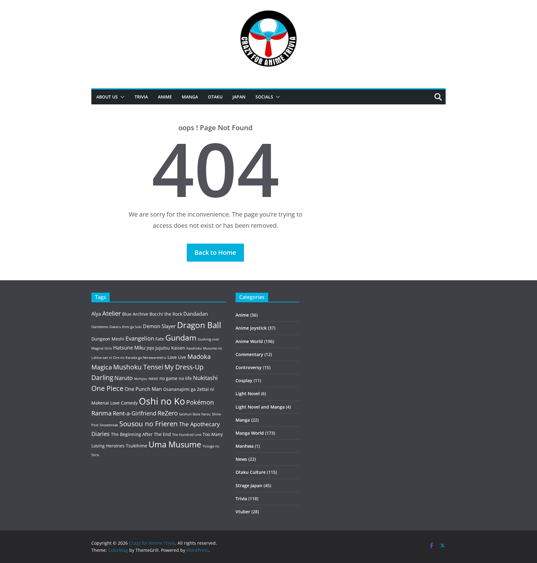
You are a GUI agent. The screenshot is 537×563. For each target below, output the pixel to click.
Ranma (101, 413)
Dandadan (195, 313)
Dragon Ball (199, 325)
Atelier (111, 313)
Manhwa (245, 446)
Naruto (123, 378)
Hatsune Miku (129, 347)
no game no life (175, 378)
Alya (96, 313)
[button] (121, 97)
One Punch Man (143, 389)
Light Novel (248, 393)
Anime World (249, 341)
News (241, 459)
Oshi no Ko (162, 401)
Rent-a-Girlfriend (134, 413)
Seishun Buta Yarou (195, 414)
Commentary (249, 354)
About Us (107, 97)
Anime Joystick (251, 328)
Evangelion (140, 338)
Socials (264, 97)
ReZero (168, 413)
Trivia (141, 97)
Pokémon (200, 402)
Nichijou (140, 379)
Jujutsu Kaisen (170, 348)
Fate (159, 339)
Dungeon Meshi (107, 339)
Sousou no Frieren (148, 423)
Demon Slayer (159, 326)
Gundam (180, 337)
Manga (190, 97)
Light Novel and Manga (260, 407)
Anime (165, 97)
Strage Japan (249, 485)
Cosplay (244, 380)
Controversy (249, 367)
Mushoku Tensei (138, 366)
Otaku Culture (251, 472)
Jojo (150, 348)
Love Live (177, 357)
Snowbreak (109, 425)
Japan (239, 97)
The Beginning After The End (141, 434)
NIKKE (153, 379)
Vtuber (243, 512)
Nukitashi (205, 378)
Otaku (215, 97)
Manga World (250, 433)
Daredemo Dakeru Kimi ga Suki (116, 327)
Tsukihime (136, 446)
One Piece (107, 388)
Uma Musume (175, 444)
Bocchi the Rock (165, 314)
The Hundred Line (186, 435)
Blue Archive (135, 314)
